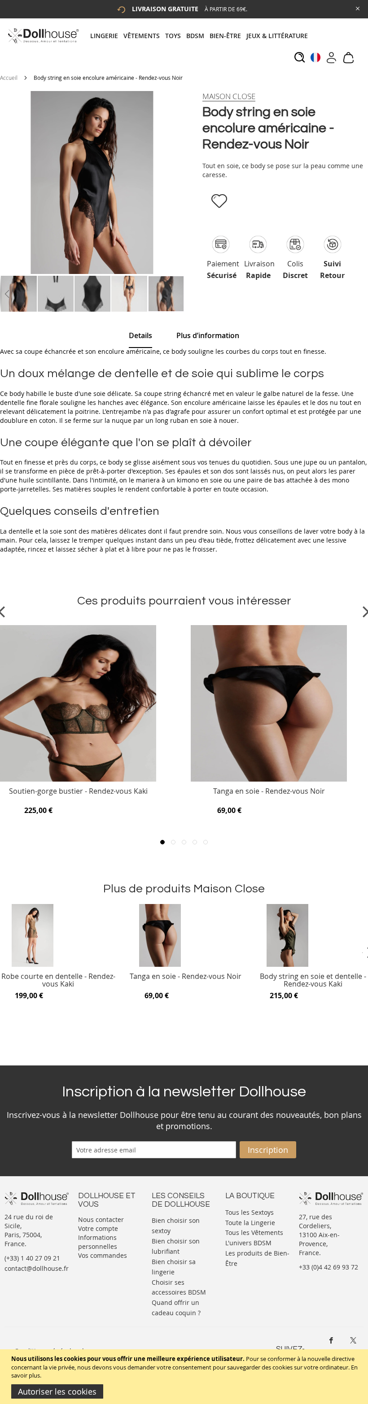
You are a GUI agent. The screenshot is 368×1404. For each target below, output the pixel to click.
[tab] (201, 35)
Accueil (9, 77)
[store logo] (43, 35)
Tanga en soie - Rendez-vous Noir (269, 791)
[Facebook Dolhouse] (331, 1340)
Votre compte (98, 1228)
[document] (185, 1377)
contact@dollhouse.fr (36, 1268)
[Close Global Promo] (357, 8)
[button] (6, 294)
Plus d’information (207, 335)
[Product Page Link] (78, 779)
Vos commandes (102, 1255)
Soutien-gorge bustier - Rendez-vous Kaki (78, 791)
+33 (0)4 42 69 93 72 (328, 1267)
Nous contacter (101, 1219)
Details (140, 335)
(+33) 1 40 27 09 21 (32, 1258)
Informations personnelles (97, 1242)
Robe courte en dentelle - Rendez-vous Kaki (58, 980)
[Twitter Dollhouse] (353, 1340)
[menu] (201, 35)
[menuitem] (106, 35)
